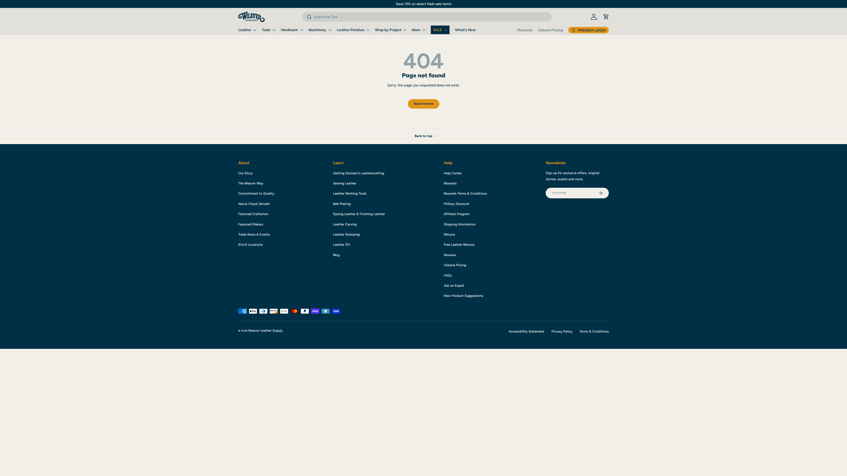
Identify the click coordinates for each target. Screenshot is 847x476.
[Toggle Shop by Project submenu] (404, 30)
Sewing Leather (344, 183)
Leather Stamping (346, 234)
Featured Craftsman (253, 214)
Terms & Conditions (594, 331)
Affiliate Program (457, 214)
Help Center (453, 173)
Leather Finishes (350, 30)
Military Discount (456, 204)
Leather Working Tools (349, 193)
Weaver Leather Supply (265, 331)
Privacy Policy (561, 331)
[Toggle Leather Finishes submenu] (368, 30)
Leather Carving (345, 224)
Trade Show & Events (254, 234)
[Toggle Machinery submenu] (329, 30)
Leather (244, 30)
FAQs (448, 275)
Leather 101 (341, 245)
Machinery (317, 30)
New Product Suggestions (463, 296)
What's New (465, 30)
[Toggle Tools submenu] (274, 30)
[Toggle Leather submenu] (254, 30)
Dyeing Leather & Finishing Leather (359, 214)
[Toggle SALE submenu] (445, 30)
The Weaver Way (250, 183)
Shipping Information (460, 224)
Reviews (450, 255)
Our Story (245, 173)
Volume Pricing (550, 30)
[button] (606, 17)
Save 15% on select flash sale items (423, 4)
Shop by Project (388, 30)
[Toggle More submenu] (423, 30)
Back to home (423, 104)
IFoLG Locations (250, 245)
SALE (437, 30)
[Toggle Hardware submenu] (301, 30)
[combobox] (426, 17)
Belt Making (342, 204)
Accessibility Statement (526, 331)
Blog (336, 255)
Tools (266, 30)
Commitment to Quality (256, 193)
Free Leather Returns (459, 245)
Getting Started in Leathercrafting (358, 173)
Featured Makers (250, 224)
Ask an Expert (454, 286)
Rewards (524, 30)
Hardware (289, 30)
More (416, 30)
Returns (449, 234)
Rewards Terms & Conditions (465, 193)
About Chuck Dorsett (254, 204)
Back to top (423, 136)
